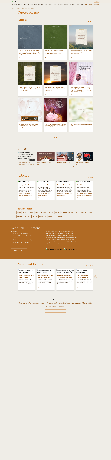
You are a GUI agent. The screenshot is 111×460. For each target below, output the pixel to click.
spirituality (89, 195)
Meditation (84, 212)
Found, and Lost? (24, 185)
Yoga (36, 212)
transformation (59, 216)
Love (90, 212)
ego (30, 193)
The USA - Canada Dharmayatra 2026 (82, 276)
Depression (42, 216)
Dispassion (41, 193)
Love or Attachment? (63, 185)
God (49, 193)
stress (35, 216)
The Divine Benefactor (84, 185)
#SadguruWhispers (55, 299)
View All (89, 21)
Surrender (45, 195)
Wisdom (18, 8)
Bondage (66, 193)
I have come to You (44, 185)
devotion (21, 193)
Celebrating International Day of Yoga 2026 (26, 276)
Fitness (51, 212)
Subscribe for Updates (55, 311)
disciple (26, 193)
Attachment (60, 193)
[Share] (19, 57)
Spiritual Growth (81, 195)
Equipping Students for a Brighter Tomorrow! (45, 276)
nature (50, 216)
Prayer (40, 195)
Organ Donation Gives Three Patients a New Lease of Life (64, 277)
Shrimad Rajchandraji (67, 212)
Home (13, 8)
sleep (19, 212)
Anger (31, 212)
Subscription (19, 250)
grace (85, 193)
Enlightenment (61, 195)
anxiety (25, 212)
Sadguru (90, 193)
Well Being (43, 212)
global (81, 193)
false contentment (24, 195)
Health (57, 212)
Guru (30, 195)
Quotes (24, 8)
